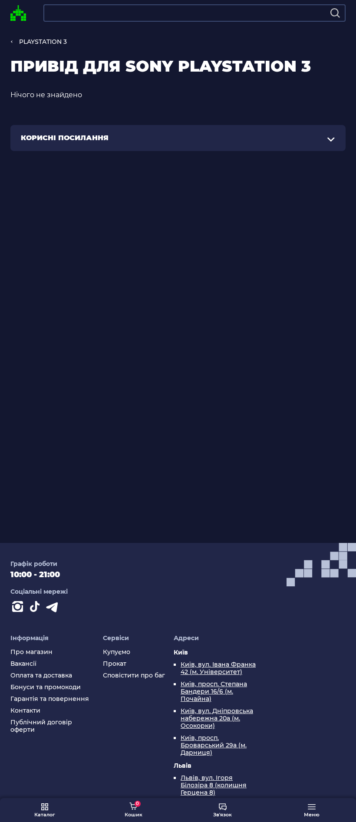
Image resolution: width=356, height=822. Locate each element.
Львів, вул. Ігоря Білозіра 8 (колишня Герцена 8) (214, 785)
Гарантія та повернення (49, 699)
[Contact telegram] (54, 608)
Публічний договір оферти (41, 726)
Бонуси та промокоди (45, 687)
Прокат (114, 663)
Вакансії (23, 663)
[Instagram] (19, 608)
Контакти (25, 710)
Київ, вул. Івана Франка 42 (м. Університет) (218, 668)
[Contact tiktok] (36, 608)
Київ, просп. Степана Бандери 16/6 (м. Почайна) (214, 692)
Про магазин (31, 652)
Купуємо (116, 652)
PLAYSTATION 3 (43, 42)
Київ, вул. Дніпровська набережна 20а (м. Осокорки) (217, 718)
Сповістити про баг (134, 675)
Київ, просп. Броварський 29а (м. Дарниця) (214, 745)
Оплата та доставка (41, 675)
